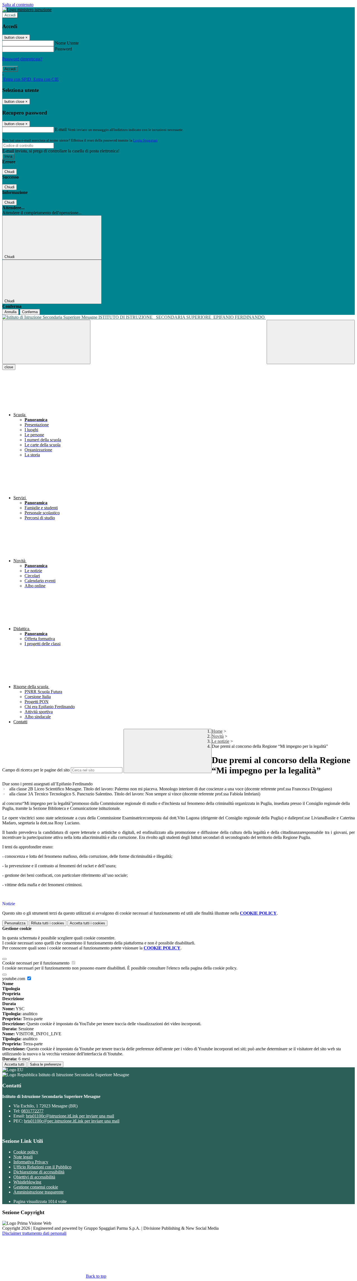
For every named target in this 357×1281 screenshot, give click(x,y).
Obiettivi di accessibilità (34, 1177)
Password (63, 49)
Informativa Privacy (30, 1162)
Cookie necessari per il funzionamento (36, 963)
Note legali (23, 1157)
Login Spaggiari (145, 140)
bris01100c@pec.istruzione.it (71, 1121)
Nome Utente (67, 43)
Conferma (30, 312)
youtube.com (14, 978)
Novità (218, 736)
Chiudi (9, 172)
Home (217, 731)
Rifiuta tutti (47, 923)
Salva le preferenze (45, 1064)
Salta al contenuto (17, 4)
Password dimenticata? (22, 59)
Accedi (10, 15)
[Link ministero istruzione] (27, 9)
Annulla (10, 312)
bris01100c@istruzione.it (70, 1116)
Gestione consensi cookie (35, 1187)
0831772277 (32, 1111)
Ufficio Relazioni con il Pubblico (42, 1167)
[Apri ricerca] (311, 342)
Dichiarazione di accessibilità (38, 1172)
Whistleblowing (27, 1182)
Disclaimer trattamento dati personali (34, 1233)
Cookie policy (25, 1152)
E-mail (61, 129)
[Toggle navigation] (46, 342)
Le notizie (220, 741)
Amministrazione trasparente (38, 1192)
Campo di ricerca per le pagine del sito (36, 770)
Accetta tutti (87, 923)
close (8, 367)
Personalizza (14, 923)
